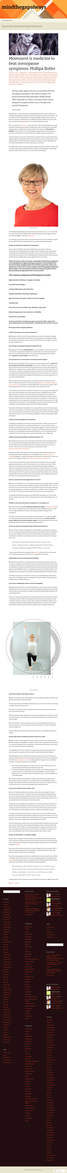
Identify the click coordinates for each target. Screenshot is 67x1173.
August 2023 (6, 932)
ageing (31, 72)
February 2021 (6, 984)
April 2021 (5, 979)
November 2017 (7, 1017)
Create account (50, 927)
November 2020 (7, 992)
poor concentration (23, 82)
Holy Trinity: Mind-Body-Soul (31, 959)
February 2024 (6, 922)
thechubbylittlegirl (55, 908)
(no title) (27, 906)
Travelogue (27, 1011)
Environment (28, 941)
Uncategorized (28, 1016)
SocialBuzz (27, 981)
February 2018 (6, 1009)
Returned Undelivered (56, 915)
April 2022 (5, 949)
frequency (39, 75)
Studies (11, 860)
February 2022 (6, 954)
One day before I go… (56, 910)
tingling (49, 82)
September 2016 (7, 1037)
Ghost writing (28, 954)
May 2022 (5, 947)
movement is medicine (32, 79)
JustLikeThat (28, 964)
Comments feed (50, 934)
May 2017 (5, 1032)
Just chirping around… (7, 20)
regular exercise (32, 82)
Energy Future (28, 939)
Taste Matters (28, 991)
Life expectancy (49, 507)
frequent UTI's (46, 75)
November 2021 (7, 962)
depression (39, 74)
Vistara (26, 1018)
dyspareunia (22, 75)
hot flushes (22, 77)
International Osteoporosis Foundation (39, 458)
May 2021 (5, 977)
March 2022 (6, 952)
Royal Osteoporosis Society (21, 760)
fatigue (35, 75)
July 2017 (5, 1027)
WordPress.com (50, 937)
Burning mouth (23, 74)
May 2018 (5, 1002)
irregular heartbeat (30, 77)
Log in (48, 929)
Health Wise (24, 72)
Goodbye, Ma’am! (55, 896)
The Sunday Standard (30, 1006)
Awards (27, 931)
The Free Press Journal (30, 996)
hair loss (11, 77)
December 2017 (7, 1014)
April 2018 (5, 1004)
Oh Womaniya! (28, 971)
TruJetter (27, 1013)
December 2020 (7, 989)
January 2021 (6, 987)
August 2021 (6, 969)
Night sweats (16, 80)
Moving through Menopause (45, 79)
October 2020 (6, 994)
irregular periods (39, 77)
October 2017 (6, 1019)
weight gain (20, 84)
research (36, 552)
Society (27, 984)
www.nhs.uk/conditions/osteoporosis (19, 448)
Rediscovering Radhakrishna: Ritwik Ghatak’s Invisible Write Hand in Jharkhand (32, 910)
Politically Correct (29, 976)
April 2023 (5, 939)
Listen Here (31, 235)
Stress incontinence (42, 82)
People (26, 974)
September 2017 (7, 1022)
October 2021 (6, 964)
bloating (45, 72)
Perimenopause (48, 80)
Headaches (16, 77)
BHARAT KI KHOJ (29, 934)
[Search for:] (64, 20)
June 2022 (5, 944)
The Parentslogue (29, 1003)
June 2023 (5, 937)
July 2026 (5, 904)
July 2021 (5, 972)
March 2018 (6, 1007)
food (26, 949)
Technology (28, 994)
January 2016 (6, 1042)
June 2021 (5, 974)
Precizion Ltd (24, 125)
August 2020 (6, 997)
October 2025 (6, 914)
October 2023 (6, 929)
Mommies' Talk (28, 966)
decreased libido (32, 74)
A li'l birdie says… (29, 926)
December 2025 (7, 909)
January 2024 (6, 924)
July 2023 (5, 934)
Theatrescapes (28, 1008)
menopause (23, 79)
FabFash (27, 944)
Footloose (27, 951)
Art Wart (27, 929)
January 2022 (6, 957)
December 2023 (7, 927)
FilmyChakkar (28, 946)
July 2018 (5, 999)
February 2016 (6, 1039)
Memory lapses (16, 79)
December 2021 (7, 959)
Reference (17, 844)
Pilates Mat (15, 82)
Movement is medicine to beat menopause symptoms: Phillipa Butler (32, 63)
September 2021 (7, 967)
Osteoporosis (23, 80)
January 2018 (6, 1012)
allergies (36, 72)
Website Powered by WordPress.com (33, 1169)
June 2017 (5, 1029)
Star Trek (27, 989)
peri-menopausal (39, 80)
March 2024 (6, 919)
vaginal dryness (13, 84)
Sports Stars (28, 986)
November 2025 (7, 912)
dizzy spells (15, 75)
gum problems (54, 75)
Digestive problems (47, 74)
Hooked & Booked (29, 961)
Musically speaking (29, 969)
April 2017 (5, 1034)
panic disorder (30, 80)
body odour (50, 72)
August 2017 (6, 1024)
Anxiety (40, 72)
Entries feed (50, 932)
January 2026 (6, 907)
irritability (46, 77)
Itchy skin (52, 77)
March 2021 (6, 982)
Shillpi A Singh (54, 894)
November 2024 (7, 917)
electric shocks (29, 75)
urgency (53, 82)
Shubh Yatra (28, 979)
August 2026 (6, 902)
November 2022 (7, 942)
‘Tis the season (28, 914)
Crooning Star (28, 936)
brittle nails (17, 74)
